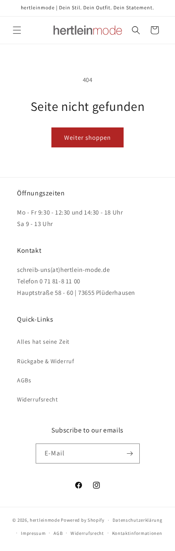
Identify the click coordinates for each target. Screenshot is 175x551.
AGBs (24, 380)
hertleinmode (44, 520)
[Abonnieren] (130, 453)
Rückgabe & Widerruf (45, 361)
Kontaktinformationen (137, 533)
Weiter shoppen (87, 137)
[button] (17, 30)
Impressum (33, 533)
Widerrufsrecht (37, 399)
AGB (58, 533)
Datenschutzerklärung (138, 520)
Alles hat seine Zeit (43, 341)
